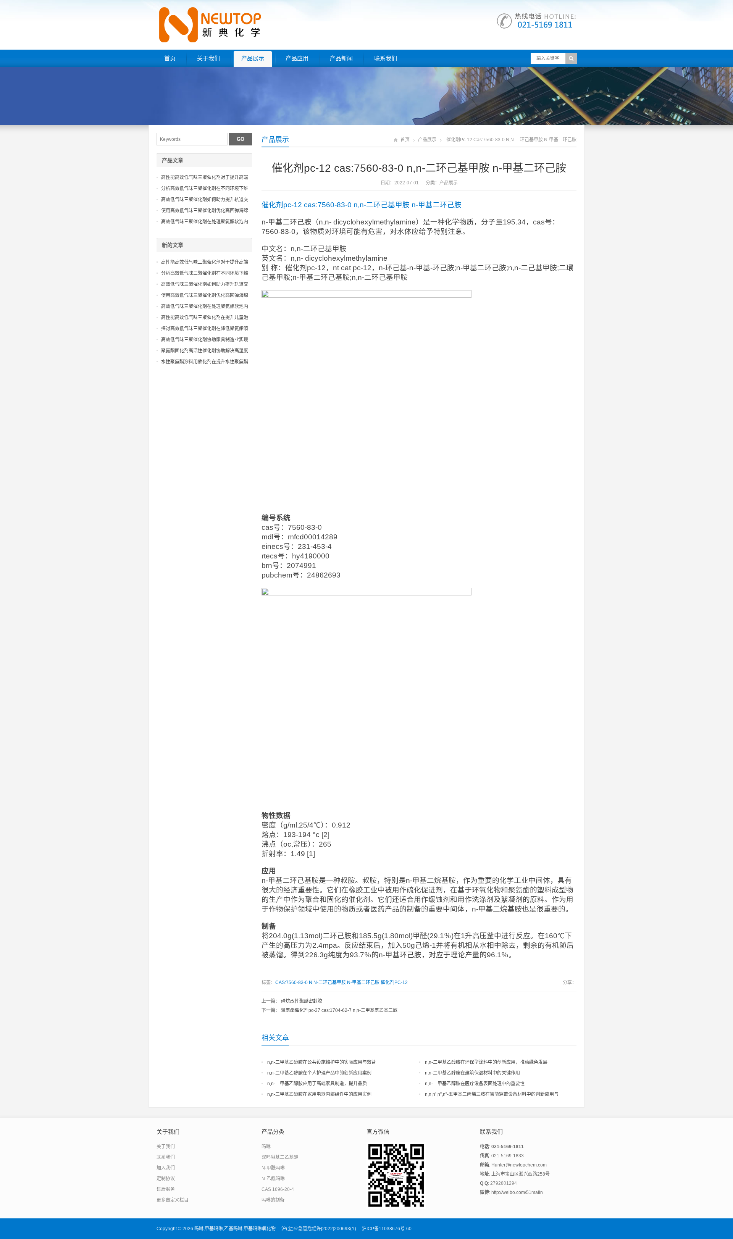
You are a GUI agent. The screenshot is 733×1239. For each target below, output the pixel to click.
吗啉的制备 (273, 1200)
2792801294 (503, 1183)
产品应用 (297, 58)
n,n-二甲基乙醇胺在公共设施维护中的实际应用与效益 (321, 1062)
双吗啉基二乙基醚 (280, 1157)
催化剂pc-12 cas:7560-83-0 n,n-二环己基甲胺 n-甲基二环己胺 (362, 205)
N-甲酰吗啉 (273, 1168)
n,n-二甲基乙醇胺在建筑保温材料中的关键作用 (472, 1073)
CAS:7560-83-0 (291, 982)
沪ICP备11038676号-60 (387, 1228)
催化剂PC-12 (394, 982)
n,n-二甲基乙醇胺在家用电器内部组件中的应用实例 (319, 1094)
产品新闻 (341, 58)
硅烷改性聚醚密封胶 (301, 1001)
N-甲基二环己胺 (363, 982)
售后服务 (166, 1189)
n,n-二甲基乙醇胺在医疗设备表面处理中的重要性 (475, 1083)
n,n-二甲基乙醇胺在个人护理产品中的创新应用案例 (319, 1073)
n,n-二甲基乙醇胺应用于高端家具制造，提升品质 (317, 1083)
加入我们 (166, 1168)
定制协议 (166, 1178)
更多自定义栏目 (173, 1200)
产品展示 (252, 58)
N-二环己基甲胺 (329, 982)
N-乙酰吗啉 (273, 1178)
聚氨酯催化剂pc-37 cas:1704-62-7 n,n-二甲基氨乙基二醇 (339, 1010)
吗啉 (266, 1146)
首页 (170, 58)
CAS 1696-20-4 (278, 1189)
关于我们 (208, 58)
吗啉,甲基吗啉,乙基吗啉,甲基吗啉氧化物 (235, 1228)
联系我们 (385, 58)
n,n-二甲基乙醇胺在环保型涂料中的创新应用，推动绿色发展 (486, 1062)
